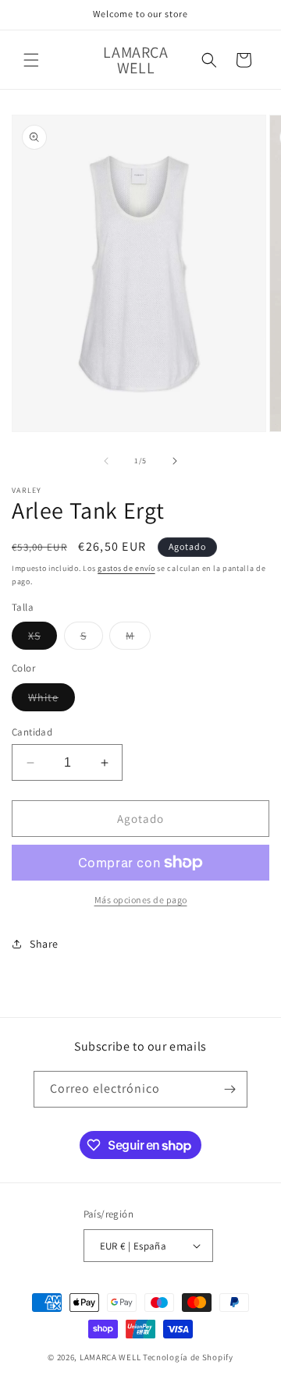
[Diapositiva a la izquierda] (106, 461)
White (51, 700)
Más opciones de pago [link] (140, 900)
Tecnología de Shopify (188, 1357)
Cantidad (32, 732)
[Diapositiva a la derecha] (175, 461)
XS (42, 639)
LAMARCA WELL (110, 1357)
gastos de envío (126, 568)
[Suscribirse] (229, 1089)
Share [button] (44, 944)
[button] (31, 60)
